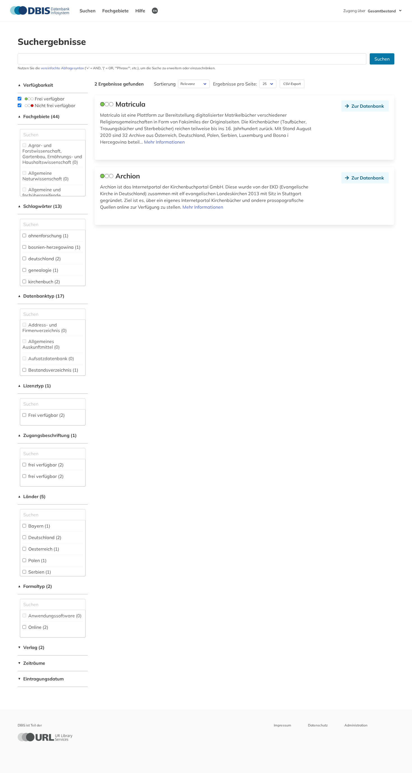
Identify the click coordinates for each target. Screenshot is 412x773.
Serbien (39, 572)
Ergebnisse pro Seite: (235, 84)
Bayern (38, 526)
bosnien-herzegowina (53, 247)
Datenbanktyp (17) (41, 296)
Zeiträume (31, 663)
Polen (37, 560)
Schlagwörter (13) (40, 206)
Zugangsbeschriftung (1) (47, 435)
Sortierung (165, 84)
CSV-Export (292, 84)
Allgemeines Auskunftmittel (41, 344)
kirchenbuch (43, 281)
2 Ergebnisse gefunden (119, 84)
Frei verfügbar (49, 99)
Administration (355, 725)
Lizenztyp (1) (34, 385)
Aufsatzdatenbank (50, 358)
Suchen (88, 10)
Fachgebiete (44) (39, 116)
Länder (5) (32, 496)
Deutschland (44, 537)
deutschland (44, 258)
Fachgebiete (115, 10)
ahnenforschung (47, 235)
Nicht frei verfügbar (54, 105)
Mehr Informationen (164, 142)
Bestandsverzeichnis (52, 370)
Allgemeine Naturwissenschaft (45, 175)
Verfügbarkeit (35, 85)
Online (37, 627)
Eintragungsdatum (41, 679)
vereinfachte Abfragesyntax (62, 68)
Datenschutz (318, 725)
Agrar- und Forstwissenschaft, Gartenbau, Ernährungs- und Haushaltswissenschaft (52, 153)
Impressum (282, 725)
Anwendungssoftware (54, 615)
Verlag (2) (31, 647)
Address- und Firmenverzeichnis (44, 327)
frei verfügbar (45, 465)
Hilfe (140, 10)
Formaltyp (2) (35, 586)
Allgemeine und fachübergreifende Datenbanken (41, 195)
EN (155, 10)
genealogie (42, 270)
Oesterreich (43, 549)
